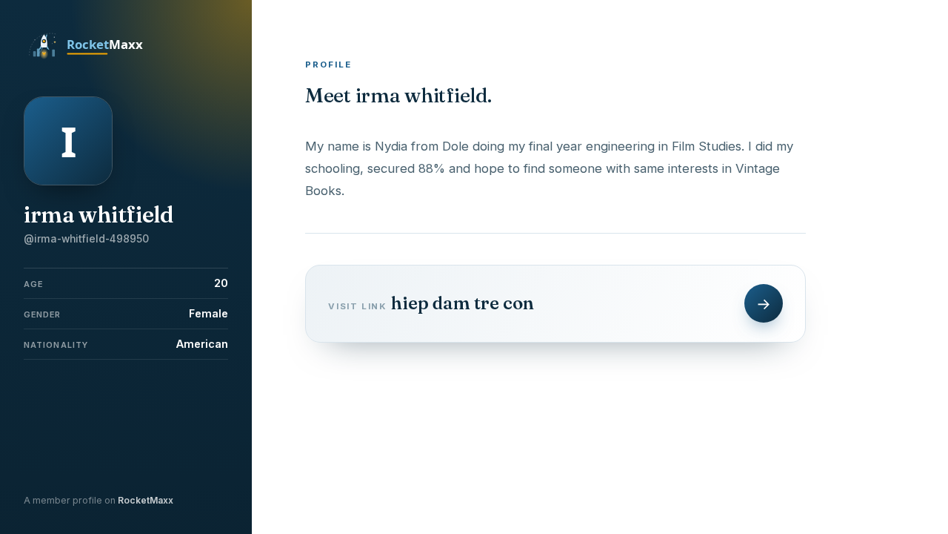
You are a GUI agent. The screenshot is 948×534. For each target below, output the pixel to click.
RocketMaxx (145, 500)
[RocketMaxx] (94, 57)
